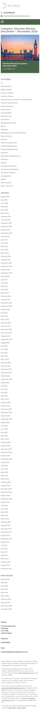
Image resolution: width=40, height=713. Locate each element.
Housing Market (6, 113)
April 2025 (4, 250)
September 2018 (6, 499)
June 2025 (4, 243)
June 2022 (4, 349)
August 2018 (5, 502)
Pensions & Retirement (9, 143)
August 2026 (5, 196)
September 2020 (6, 419)
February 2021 (6, 402)
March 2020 (5, 439)
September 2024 (6, 273)
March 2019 (5, 479)
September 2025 (6, 233)
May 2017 (4, 552)
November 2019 (6, 452)
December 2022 (6, 329)
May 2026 (4, 206)
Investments (5, 119)
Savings (3, 163)
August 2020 (5, 422)
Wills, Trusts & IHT (7, 186)
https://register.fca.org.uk (26, 673)
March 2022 (5, 359)
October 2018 (5, 495)
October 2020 (5, 416)
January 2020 (5, 446)
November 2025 (6, 226)
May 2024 (4, 286)
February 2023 (6, 323)
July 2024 (4, 279)
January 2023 (5, 326)
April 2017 (4, 555)
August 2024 (5, 276)
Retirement (4, 159)
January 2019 (5, 485)
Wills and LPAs (6, 182)
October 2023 (5, 309)
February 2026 (6, 216)
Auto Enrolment (6, 86)
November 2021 (6, 372)
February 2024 (6, 296)
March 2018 (5, 519)
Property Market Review (9, 146)
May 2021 (4, 392)
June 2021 (4, 389)
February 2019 (6, 482)
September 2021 (6, 379)
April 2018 (4, 515)
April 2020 (4, 436)
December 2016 (6, 568)
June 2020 (4, 429)
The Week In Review (8, 173)
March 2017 (5, 559)
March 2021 (5, 399)
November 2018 (6, 492)
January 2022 (5, 366)
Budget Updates (6, 89)
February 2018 (6, 522)
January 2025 (5, 260)
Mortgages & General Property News (13, 133)
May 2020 (4, 432)
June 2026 (4, 203)
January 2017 (5, 565)
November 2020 (6, 412)
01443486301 (9, 13)
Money (3, 126)
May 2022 (4, 353)
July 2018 (4, 505)
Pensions (4, 139)
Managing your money (8, 123)
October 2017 (5, 535)
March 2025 (5, 253)
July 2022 (4, 346)
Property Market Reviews (9, 149)
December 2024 (6, 263)
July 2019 (4, 466)
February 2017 (6, 562)
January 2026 (5, 220)
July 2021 (4, 386)
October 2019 (5, 456)
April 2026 (4, 210)
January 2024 (5, 299)
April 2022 (4, 356)
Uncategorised (6, 176)
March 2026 (5, 213)
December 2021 (6, 369)
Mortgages (4, 129)
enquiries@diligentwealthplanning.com (16, 16)
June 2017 (4, 549)
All (2, 83)
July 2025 (4, 240)
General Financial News (9, 103)
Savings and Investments (9, 169)
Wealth (3, 179)
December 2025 (6, 223)
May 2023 (4, 313)
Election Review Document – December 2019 (16, 99)
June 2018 (4, 509)
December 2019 (6, 449)
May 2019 (4, 472)
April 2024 (4, 289)
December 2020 (6, 409)
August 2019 (5, 462)
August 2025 (5, 236)
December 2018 (6, 489)
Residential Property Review (10, 156)
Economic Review (7, 96)
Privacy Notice (21, 708)
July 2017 (4, 545)
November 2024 (6, 266)
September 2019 (6, 459)
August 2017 (5, 542)
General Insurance (7, 106)
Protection (4, 153)
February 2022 (6, 363)
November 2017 (6, 532)
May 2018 (4, 512)
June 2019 (4, 469)
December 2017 (6, 529)
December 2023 (6, 303)
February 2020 (6, 442)
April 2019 (4, 475)
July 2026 (4, 200)
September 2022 (6, 339)
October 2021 (5, 376)
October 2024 (5, 270)
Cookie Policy (12, 708)
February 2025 (6, 256)
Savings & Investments (9, 166)
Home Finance (6, 109)
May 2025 (4, 246)
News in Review (6, 136)
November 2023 (6, 306)
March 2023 (5, 319)
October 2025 (5, 230)
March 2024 (5, 293)
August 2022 (5, 343)
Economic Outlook (7, 93)
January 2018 (5, 525)
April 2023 (4, 316)
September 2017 (6, 539)
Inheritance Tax (6, 116)
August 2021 (5, 382)
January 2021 (5, 406)
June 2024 (4, 283)
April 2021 (4, 396)
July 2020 (4, 426)
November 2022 (6, 333)
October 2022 (5, 336)
